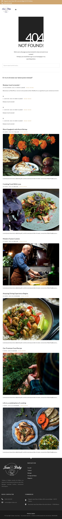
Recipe (16, 186)
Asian (15, 350)
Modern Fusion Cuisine (11, 239)
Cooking (17, 296)
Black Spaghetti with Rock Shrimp (15, 129)
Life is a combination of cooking (14, 403)
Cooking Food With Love (12, 184)
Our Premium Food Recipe (12, 348)
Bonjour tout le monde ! (11, 85)
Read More (30, 87)
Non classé (21, 87)
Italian (16, 131)
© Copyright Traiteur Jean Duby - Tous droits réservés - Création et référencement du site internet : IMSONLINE (31, 515)
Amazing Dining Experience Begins (15, 293)
